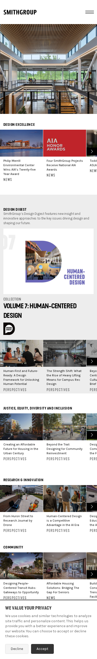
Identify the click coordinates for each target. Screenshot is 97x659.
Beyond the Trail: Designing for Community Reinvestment (65, 449)
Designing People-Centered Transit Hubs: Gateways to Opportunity (21, 588)
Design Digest (15, 209)
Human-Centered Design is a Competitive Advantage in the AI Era (64, 520)
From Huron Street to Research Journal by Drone (18, 520)
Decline (17, 649)
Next (91, 151)
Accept (42, 649)
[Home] (20, 12)
